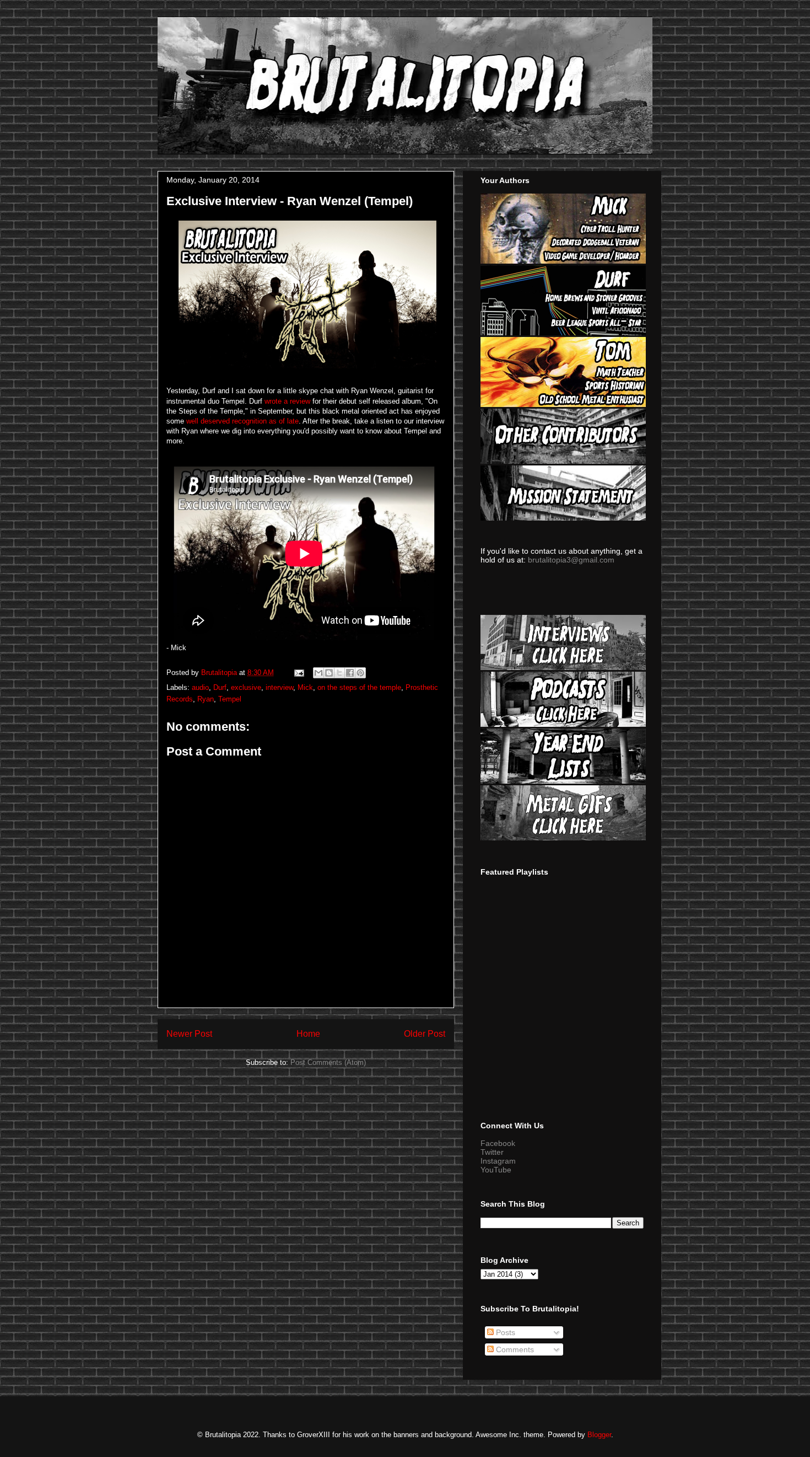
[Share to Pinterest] (360, 672)
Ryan (205, 699)
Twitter (492, 1152)
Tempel (229, 699)
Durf (219, 687)
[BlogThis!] (328, 672)
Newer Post (189, 1033)
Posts (504, 1332)
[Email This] (318, 672)
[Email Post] (298, 672)
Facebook (497, 1143)
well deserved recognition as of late (242, 421)
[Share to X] (339, 672)
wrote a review (287, 401)
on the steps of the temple (359, 687)
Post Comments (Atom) (328, 1062)
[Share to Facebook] (349, 672)
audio (200, 687)
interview (279, 687)
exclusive (246, 687)
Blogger (599, 1435)
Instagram (498, 1160)
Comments (514, 1349)
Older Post (424, 1033)
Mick (305, 687)
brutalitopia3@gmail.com (571, 559)
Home (308, 1033)
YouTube (495, 1169)
